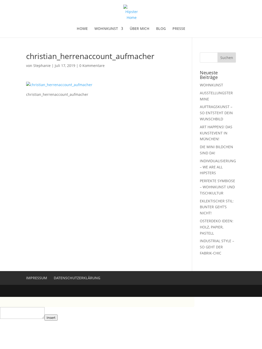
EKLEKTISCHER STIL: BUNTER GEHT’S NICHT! (217, 207)
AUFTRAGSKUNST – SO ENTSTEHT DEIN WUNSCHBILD (216, 112)
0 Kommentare (92, 65)
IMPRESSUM (36, 277)
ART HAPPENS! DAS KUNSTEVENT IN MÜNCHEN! (216, 133)
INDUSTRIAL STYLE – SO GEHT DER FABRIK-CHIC (217, 246)
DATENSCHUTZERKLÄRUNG (77, 277)
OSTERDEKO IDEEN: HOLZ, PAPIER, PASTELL (216, 227)
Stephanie (42, 65)
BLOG (161, 29)
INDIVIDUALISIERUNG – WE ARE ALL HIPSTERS (218, 167)
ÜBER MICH (139, 29)
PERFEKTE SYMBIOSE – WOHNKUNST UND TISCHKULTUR (217, 186)
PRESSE (178, 29)
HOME (82, 29)
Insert (51, 317)
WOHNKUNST (106, 29)
